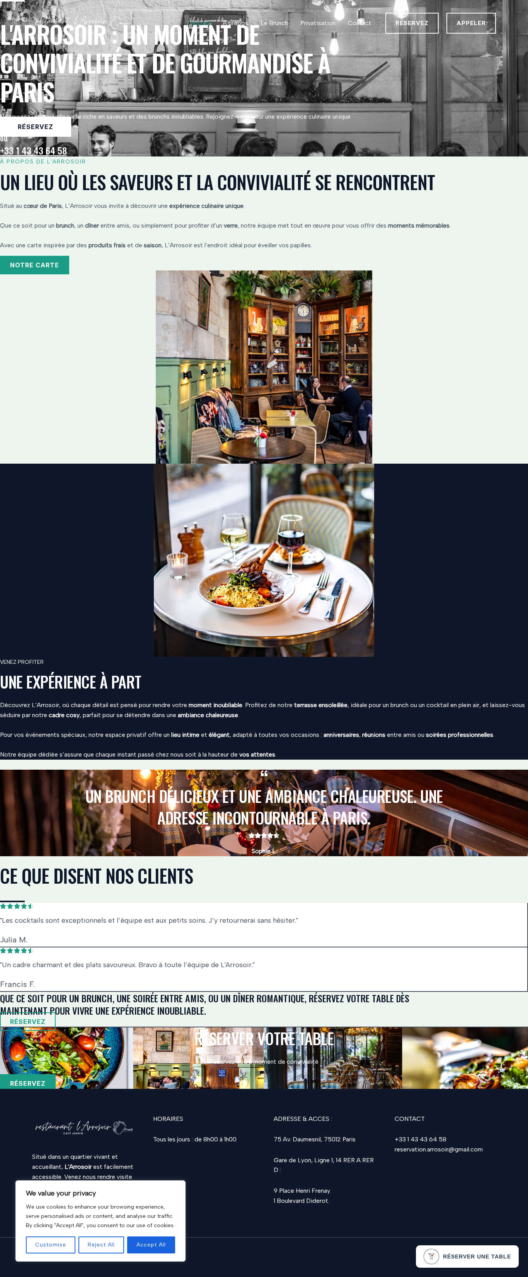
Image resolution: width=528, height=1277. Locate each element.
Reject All (101, 1244)
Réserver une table (477, 1256)
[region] (100, 1221)
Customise (50, 1244)
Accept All (151, 1244)
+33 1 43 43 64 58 (33, 150)
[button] (412, 23)
